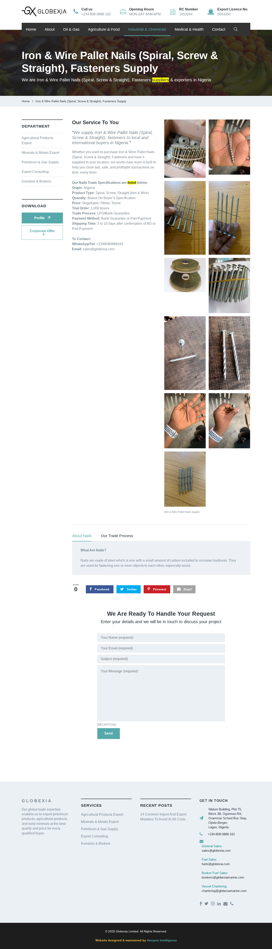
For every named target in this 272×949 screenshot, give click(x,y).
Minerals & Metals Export (40, 152)
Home (31, 29)
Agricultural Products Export (102, 814)
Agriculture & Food (104, 29)
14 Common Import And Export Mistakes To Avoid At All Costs (163, 816)
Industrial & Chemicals (147, 29)
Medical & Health (189, 29)
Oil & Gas (71, 29)
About (50, 29)
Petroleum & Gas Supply (40, 162)
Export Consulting (35, 172)
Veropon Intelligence (161, 940)
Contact (218, 29)
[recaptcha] (106, 724)
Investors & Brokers (36, 181)
